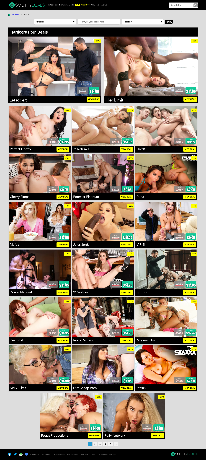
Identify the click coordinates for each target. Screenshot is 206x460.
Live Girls (104, 5)
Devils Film (17, 340)
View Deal (63, 149)
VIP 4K (141, 244)
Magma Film (146, 340)
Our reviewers (73, 454)
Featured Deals (59, 454)
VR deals (95, 5)
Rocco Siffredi (83, 340)
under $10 (83, 5)
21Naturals (81, 149)
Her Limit (114, 100)
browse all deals (66, 5)
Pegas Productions (54, 435)
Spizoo (142, 292)
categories (53, 5)
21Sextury (80, 292)
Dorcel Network (21, 292)
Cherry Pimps (19, 197)
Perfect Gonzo (20, 149)
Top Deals (46, 454)
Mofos (14, 244)
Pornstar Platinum (86, 197)
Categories (34, 454)
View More (93, 99)
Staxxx (141, 388)
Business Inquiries (88, 454)
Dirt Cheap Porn (85, 388)
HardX (141, 149)
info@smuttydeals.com (107, 454)
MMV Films (18, 388)
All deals (15, 14)
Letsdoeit (18, 100)
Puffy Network (114, 435)
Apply (169, 21)
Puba (140, 197)
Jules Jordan (82, 244)
